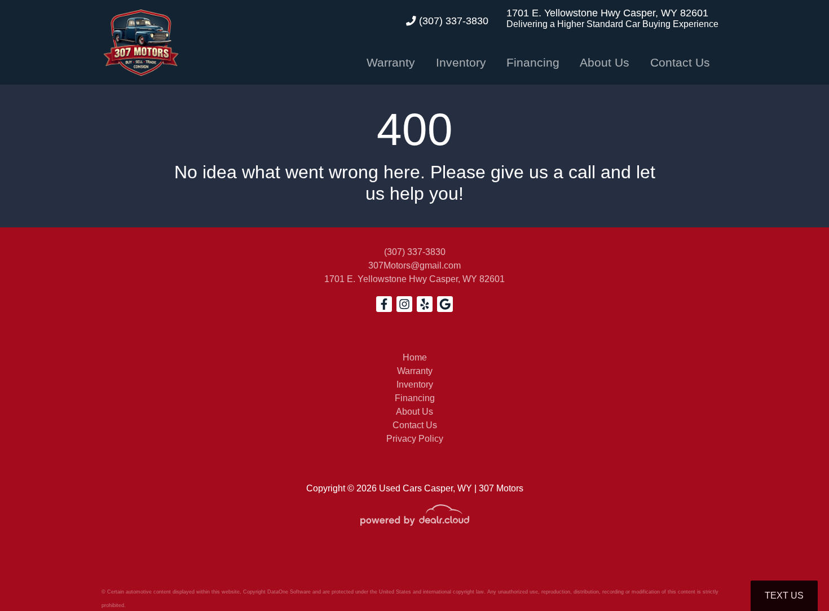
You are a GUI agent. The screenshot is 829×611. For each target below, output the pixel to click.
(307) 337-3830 (452, 21)
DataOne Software (289, 592)
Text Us (784, 595)
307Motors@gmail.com (414, 265)
